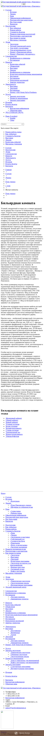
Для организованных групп (20, 50)
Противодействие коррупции (21, 20)
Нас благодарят (16, 22)
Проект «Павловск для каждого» (22, 54)
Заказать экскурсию (17, 96)
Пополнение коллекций (19, 80)
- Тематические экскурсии (20, 581)
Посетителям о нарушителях (21, 36)
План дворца (10, 182)
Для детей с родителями (19, 48)
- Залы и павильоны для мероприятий (24, 660)
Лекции (13, 70)
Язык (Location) (11, 116)
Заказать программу (17, 100)
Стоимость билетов (17, 32)
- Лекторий (14, 559)
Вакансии (13, 24)
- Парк (12, 533)
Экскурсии (14, 44)
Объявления (14, 66)
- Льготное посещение (18, 547)
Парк (12, 16)
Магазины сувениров (18, 40)
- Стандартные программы (20, 666)
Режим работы (15, 30)
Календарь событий (17, 64)
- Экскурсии (14, 555)
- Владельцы (15, 501)
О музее (8, 10)
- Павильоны (15, 543)
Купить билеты (11, 104)
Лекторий (13, 88)
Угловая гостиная (12, 424)
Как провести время (17, 38)
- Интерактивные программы (21, 585)
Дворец (13, 14)
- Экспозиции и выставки (20, 537)
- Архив (13, 635)
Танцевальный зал (13, 432)
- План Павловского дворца (20, 505)
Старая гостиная (12, 430)
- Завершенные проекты (19, 599)
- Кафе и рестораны (17, 571)
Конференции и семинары (20, 58)
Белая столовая (11, 426)
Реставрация (15, 60)
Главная (8, 170)
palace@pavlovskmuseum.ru (15, 708)
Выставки (14, 68)
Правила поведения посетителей (22, 34)
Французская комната (14, 434)
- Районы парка (16, 513)
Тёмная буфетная (12, 436)
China (12, 120)
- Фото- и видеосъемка (18, 545)
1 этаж (7, 186)
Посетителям (10, 26)
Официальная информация (20, 18)
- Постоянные (15, 631)
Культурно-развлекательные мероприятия (26, 74)
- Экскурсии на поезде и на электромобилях (20, 564)
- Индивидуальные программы (22, 668)
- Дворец (13, 535)
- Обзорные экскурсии (18, 654)
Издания (8, 102)
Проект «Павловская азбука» (21, 52)
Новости (8, 62)
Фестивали (14, 76)
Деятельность (10, 84)
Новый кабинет (12, 422)
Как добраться (15, 28)
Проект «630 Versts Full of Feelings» (23, 92)
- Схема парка (15, 511)
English (12, 118)
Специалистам (11, 56)
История (13, 12)
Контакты (9, 106)
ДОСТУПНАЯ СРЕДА (14, 112)
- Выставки (14, 557)
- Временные (15, 633)
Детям (7, 42)
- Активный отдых (17, 569)
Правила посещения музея (15, 549)
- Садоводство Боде (17, 541)
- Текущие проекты (17, 597)
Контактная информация (19, 108)
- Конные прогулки (17, 567)
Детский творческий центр (20, 46)
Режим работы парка (13, 132)
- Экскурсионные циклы (19, 583)
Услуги (8, 94)
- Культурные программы (19, 561)
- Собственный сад (17, 539)
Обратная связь (16, 110)
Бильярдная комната (13, 428)
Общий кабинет (12, 420)
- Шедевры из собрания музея (21, 507)
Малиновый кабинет (14, 418)
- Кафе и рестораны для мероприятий (24, 662)
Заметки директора (17, 82)
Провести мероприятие (19, 98)
